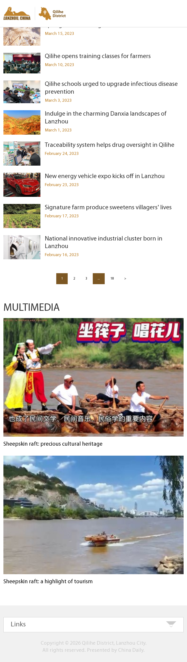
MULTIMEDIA (31, 308)
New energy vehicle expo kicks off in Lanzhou (105, 176)
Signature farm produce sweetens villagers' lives (108, 208)
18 (112, 279)
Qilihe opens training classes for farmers (98, 56)
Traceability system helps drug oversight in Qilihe (109, 145)
